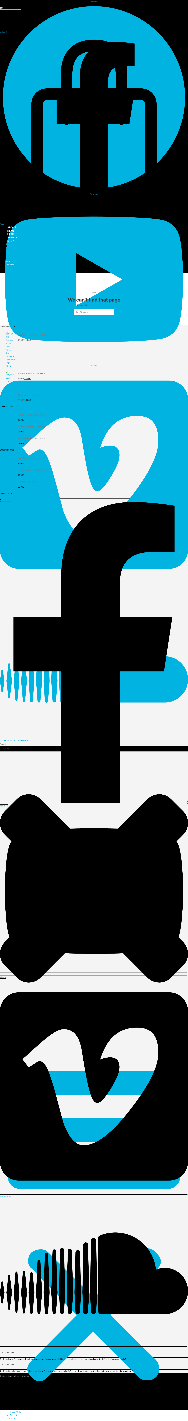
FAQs (8, 261)
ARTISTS (12, 237)
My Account (12, 1415)
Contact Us (10, 264)
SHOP (10, 240)
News (10, 230)
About (11, 227)
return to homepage (101, 305)
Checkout (11, 1418)
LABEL (11, 234)
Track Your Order (14, 1412)
